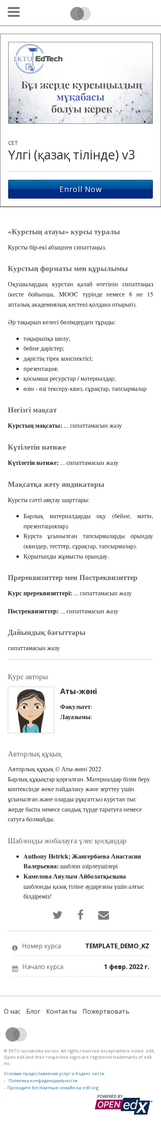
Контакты (61, 1011)
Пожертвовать (105, 1011)
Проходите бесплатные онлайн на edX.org (52, 1087)
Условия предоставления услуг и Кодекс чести (54, 1073)
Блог (33, 1011)
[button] (14, 12)
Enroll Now (80, 189)
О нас (12, 1011)
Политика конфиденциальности (43, 1080)
